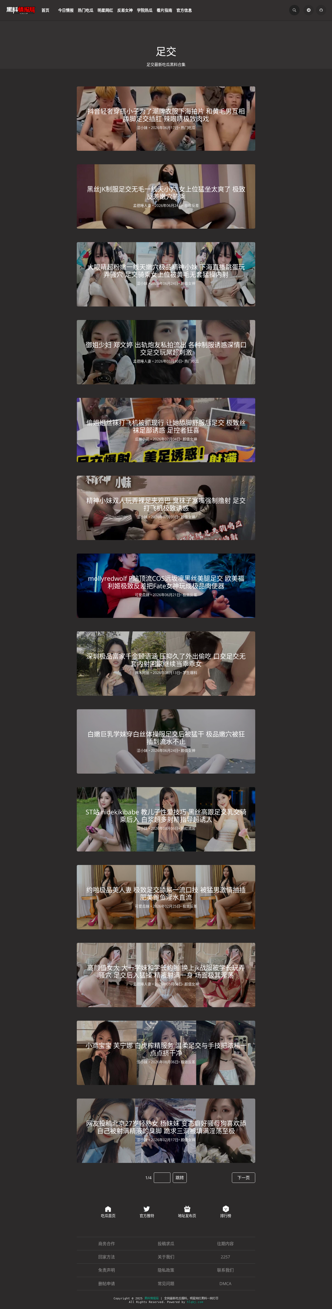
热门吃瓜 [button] (85, 10)
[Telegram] (308, 10)
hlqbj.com (195, 1302)
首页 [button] (45, 10)
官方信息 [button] (184, 10)
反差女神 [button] (125, 10)
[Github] (321, 10)
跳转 (180, 1178)
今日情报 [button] (66, 10)
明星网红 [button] (105, 10)
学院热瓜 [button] (145, 10)
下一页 (243, 1178)
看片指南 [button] (164, 10)
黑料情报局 (151, 1298)
